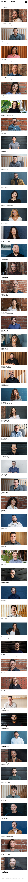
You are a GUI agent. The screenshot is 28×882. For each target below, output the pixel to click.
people (5, 6)
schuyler (13, 879)
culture (5, 7)
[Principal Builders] (9, 1)
